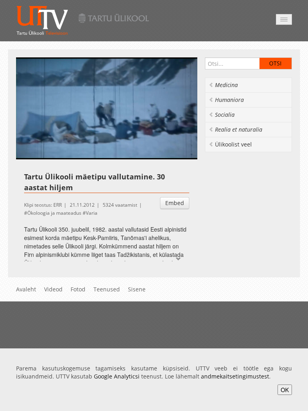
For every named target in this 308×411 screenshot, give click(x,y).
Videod (53, 289)
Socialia (225, 114)
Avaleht (26, 289)
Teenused (106, 289)
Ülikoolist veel (233, 144)
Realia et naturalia (238, 129)
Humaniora (229, 100)
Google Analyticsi (117, 376)
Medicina (226, 85)
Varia (91, 213)
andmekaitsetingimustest (235, 376)
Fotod (78, 289)
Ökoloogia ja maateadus (54, 213)
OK (285, 390)
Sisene (137, 289)
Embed (174, 203)
